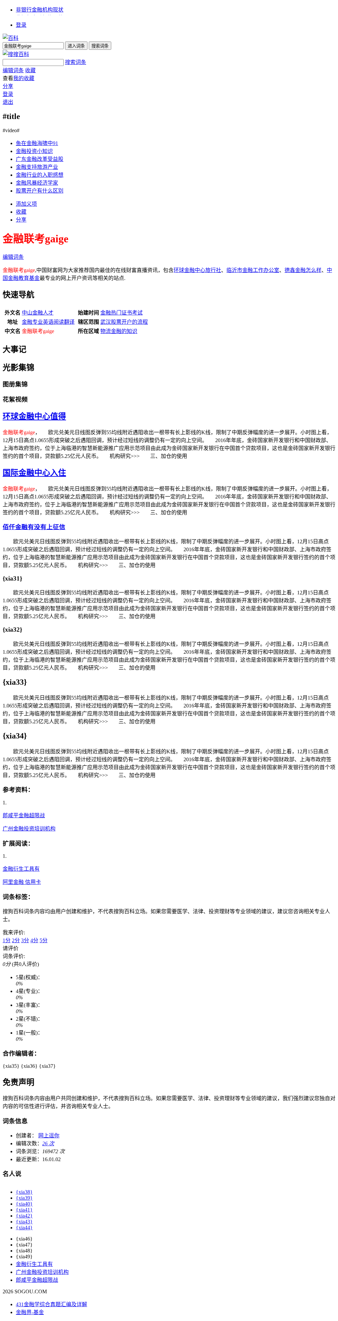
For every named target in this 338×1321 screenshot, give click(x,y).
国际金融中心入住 (34, 472)
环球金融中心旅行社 (197, 270)
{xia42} (24, 1215)
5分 (44, 940)
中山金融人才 (37, 312)
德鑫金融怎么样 (303, 270)
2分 (16, 940)
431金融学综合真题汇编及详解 (51, 1304)
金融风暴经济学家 (37, 183)
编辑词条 (13, 70)
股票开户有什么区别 (39, 191)
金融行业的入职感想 (39, 175)
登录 (21, 25)
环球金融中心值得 (34, 416)
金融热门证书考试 (121, 312)
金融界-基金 (30, 1312)
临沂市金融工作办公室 (252, 270)
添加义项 (26, 204)
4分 (34, 940)
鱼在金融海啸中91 (37, 143)
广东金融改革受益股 (39, 159)
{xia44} (24, 1227)
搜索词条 (75, 62)
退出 (8, 102)
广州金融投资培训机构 (29, 828)
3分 (25, 940)
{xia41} (24, 1210)
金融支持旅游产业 (37, 167)
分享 (8, 86)
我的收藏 (23, 78)
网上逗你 (48, 1135)
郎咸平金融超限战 (24, 815)
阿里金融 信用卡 (22, 882)
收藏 (30, 70)
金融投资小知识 (34, 151)
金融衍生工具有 (21, 869)
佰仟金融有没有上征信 (34, 527)
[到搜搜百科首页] (16, 54)
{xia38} (24, 1192)
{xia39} (24, 1198)
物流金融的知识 (118, 331)
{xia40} (24, 1204)
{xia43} (24, 1221)
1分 (7, 940)
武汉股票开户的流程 (124, 322)
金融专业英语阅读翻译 (48, 322)
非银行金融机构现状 (39, 10)
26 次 (48, 1143)
